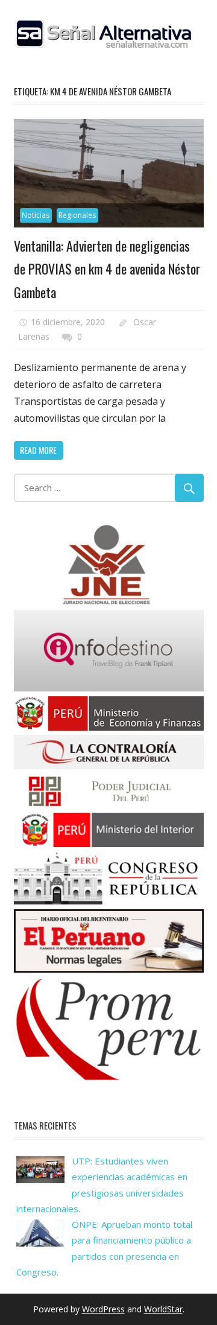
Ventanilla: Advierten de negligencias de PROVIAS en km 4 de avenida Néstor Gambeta (107, 269)
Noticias (35, 215)
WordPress (103, 1309)
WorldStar (163, 1309)
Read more (38, 449)
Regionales (77, 215)
